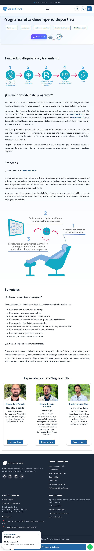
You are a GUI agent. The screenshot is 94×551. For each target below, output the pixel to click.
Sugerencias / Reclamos (11, 503)
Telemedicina (54, 477)
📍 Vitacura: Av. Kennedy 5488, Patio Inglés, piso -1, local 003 (23, 522)
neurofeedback (77, 114)
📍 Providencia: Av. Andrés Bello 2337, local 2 (19, 527)
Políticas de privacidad (57, 484)
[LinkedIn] (16, 476)
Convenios (53, 481)
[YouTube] (21, 476)
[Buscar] (77, 8)
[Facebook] (4, 476)
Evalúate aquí (80, 28)
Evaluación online (55, 517)
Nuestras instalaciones (57, 473)
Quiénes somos (54, 470)
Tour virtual (40, 37)
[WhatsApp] (90, 547)
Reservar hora (15, 442)
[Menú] (48, 8)
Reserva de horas (51, 547)
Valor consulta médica (57, 509)
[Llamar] (83, 8)
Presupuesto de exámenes (58, 513)
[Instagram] (10, 476)
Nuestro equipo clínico (57, 466)
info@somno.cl (7, 500)
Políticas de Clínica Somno (58, 488)
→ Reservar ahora (55, 506)
